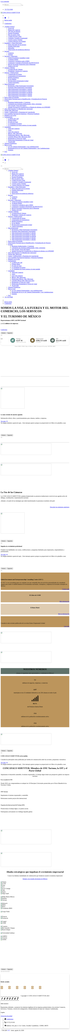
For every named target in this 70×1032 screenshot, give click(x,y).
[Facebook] (4, 987)
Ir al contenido (5, 1)
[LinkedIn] (27, 987)
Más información (64, 601)
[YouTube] (35, 987)
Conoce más (65, 589)
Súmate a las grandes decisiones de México (35, 879)
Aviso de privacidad (6, 1016)
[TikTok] (42, 987)
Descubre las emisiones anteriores (59, 507)
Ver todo (3, 421)
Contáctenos (7, 23)
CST (8, 1030)
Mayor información (63, 614)
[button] (6, 7)
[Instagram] (19, 987)
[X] (12, 987)
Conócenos (4, 329)
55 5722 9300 (8, 9)
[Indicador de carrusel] (1, 335)
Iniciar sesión (8, 20)
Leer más (66, 626)
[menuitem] (9, 26)
